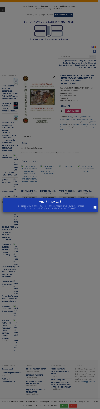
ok (95, 208)
